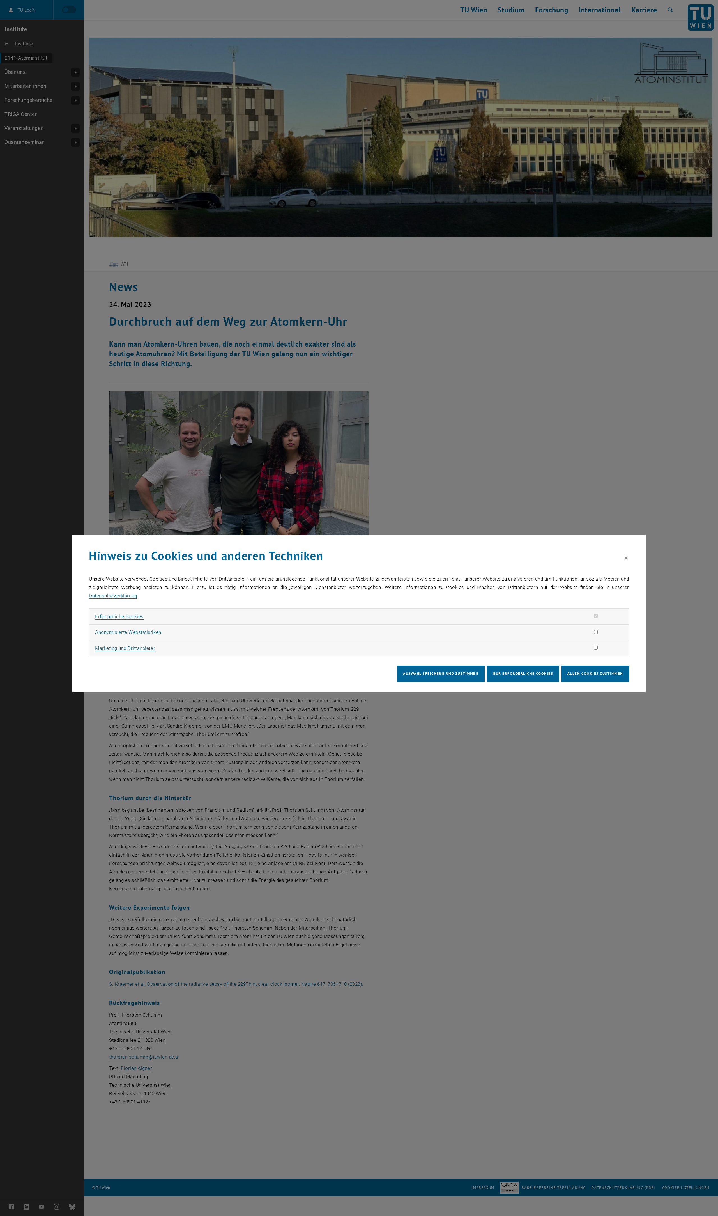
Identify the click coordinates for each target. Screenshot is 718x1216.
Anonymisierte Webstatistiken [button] (128, 632)
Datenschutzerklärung (113, 595)
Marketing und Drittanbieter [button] (125, 648)
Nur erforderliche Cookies (523, 673)
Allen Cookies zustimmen (595, 673)
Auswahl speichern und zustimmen (440, 673)
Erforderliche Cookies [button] (119, 616)
